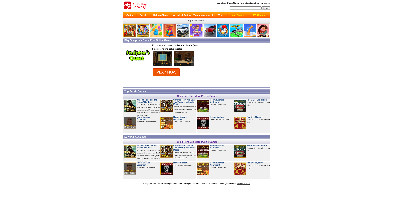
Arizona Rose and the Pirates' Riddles (147, 101)
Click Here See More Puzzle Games (197, 96)
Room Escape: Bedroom (217, 101)
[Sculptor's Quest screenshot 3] (162, 66)
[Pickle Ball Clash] (196, 36)
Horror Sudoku (217, 117)
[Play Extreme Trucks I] (143, 36)
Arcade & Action (182, 15)
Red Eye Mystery (255, 117)
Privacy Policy (243, 183)
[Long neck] (250, 36)
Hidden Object (160, 15)
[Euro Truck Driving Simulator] (210, 36)
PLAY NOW (166, 72)
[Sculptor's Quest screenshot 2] (184, 66)
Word (220, 15)
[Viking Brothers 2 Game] (129, 36)
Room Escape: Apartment (180, 118)
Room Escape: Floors (257, 100)
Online (129, 15)
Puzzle (143, 15)
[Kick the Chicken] (223, 36)
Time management (203, 15)
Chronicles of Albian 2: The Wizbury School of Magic (184, 102)
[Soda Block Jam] (169, 36)
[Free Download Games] (263, 36)
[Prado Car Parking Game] (183, 36)
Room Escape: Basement (143, 118)
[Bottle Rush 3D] (156, 36)
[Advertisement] (244, 65)
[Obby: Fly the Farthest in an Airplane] (236, 36)
